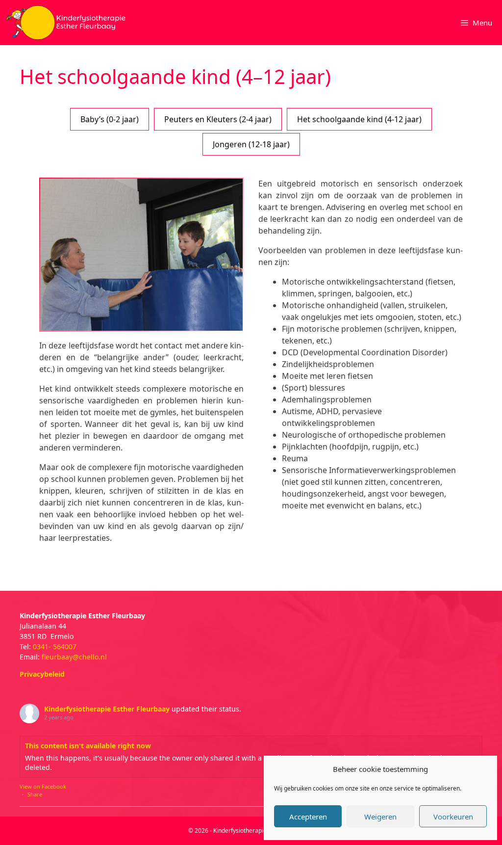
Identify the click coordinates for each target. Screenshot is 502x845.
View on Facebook (43, 786)
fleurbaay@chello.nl (74, 656)
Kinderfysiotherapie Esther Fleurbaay (107, 708)
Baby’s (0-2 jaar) (109, 119)
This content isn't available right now (88, 745)
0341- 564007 (54, 646)
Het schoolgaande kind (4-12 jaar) (359, 119)
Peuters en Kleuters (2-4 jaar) (218, 119)
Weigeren (380, 816)
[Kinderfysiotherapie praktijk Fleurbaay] (67, 22)
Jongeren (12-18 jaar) (251, 144)
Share (34, 794)
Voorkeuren (453, 816)
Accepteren (308, 816)
